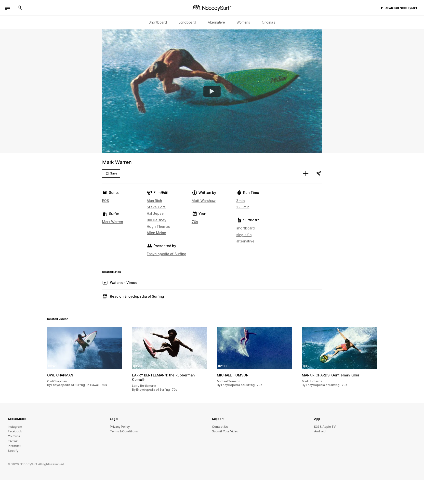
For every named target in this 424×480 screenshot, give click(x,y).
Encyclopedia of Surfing (166, 254)
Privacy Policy (120, 426)
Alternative (216, 22)
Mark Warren (112, 222)
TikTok (13, 441)
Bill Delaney (156, 220)
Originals (268, 22)
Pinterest (14, 446)
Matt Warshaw (204, 201)
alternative (245, 241)
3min (240, 201)
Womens (243, 22)
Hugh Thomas (158, 226)
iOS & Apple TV (324, 426)
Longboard (187, 22)
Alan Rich (154, 201)
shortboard (245, 228)
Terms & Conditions (124, 431)
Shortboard (158, 22)
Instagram (15, 426)
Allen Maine (156, 233)
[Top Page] (212, 7)
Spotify (13, 451)
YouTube (14, 436)
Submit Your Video (225, 431)
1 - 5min (242, 207)
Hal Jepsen (156, 213)
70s (195, 222)
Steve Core (156, 207)
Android (320, 431)
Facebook (15, 431)
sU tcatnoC (220, 426)
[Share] (318, 173)
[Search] (20, 7)
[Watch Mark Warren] (212, 91)
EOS (105, 201)
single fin (244, 235)
